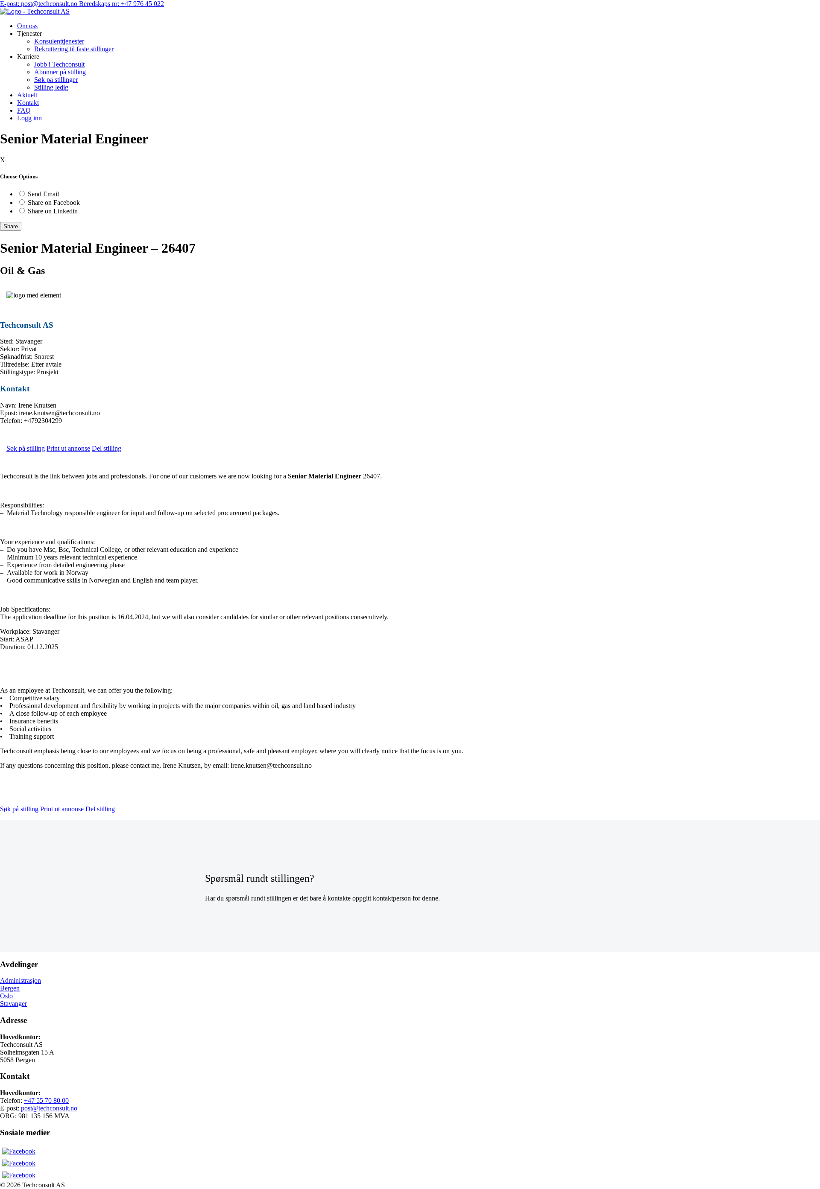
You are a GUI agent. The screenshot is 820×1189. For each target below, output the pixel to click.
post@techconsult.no (49, 1108)
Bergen (10, 988)
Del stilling (106, 448)
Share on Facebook (54, 202)
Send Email (43, 194)
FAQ (24, 110)
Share (10, 226)
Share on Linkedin (53, 211)
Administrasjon (20, 980)
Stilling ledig (51, 87)
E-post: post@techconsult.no (39, 3)
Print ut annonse (68, 448)
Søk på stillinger (56, 79)
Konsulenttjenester (59, 41)
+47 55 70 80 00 (46, 1100)
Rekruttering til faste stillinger (74, 48)
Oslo (6, 996)
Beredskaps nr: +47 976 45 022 (121, 3)
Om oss (27, 25)
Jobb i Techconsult (59, 64)
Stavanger (13, 1003)
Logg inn (29, 118)
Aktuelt (27, 95)
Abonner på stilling (60, 72)
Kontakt (28, 102)
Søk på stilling (25, 448)
